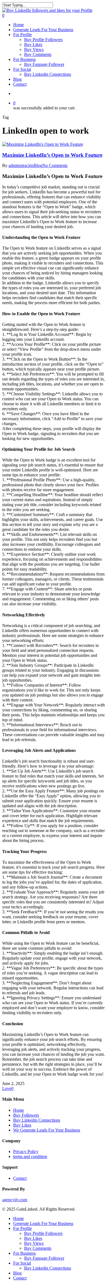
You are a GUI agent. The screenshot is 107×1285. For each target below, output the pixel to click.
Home (18, 1110)
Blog (38, 165)
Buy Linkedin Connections (36, 1120)
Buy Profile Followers (43, 1233)
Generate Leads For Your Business (43, 1223)
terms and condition (30, 1156)
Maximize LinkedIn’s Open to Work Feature (52, 155)
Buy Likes (22, 1125)
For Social (22, 1263)
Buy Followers (26, 1115)
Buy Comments (37, 1248)
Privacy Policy (25, 1151)
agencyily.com (14, 1199)
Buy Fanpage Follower (44, 1258)
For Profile (22, 1228)
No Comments (54, 165)
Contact (20, 1178)
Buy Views (34, 1243)
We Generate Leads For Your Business (46, 1130)
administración (21, 165)
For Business (24, 1253)
